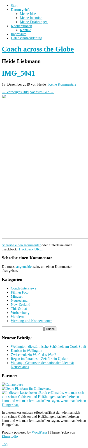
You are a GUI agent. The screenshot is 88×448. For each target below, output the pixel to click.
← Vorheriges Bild (15, 92)
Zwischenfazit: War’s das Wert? (33, 355)
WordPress (39, 432)
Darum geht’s (20, 10)
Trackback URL (30, 249)
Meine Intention (31, 18)
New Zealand (20, 304)
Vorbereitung (20, 313)
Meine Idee (28, 14)
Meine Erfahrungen (34, 22)
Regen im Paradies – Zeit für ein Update (39, 359)
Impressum (18, 34)
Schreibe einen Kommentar (21, 245)
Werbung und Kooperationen (31, 321)
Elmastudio (10, 436)
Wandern (17, 317)
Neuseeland (19, 300)
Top (4, 444)
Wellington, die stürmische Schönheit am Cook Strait (48, 346)
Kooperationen (21, 26)
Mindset (16, 296)
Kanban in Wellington (26, 350)
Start (14, 5)
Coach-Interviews (23, 288)
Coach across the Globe (38, 49)
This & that (19, 308)
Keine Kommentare (62, 84)
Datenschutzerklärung (26, 38)
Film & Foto (19, 292)
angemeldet (24, 266)
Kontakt (25, 30)
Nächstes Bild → (42, 92)
